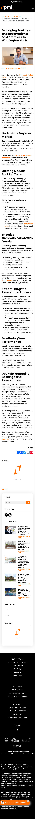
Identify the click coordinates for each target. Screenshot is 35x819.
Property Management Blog (12, 16)
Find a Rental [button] (17, 676)
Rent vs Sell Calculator (17, 693)
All (7, 610)
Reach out (6, 439)
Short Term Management (17, 662)
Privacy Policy (21, 769)
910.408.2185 (18, 2)
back (5, 489)
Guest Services (17, 666)
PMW (4, 769)
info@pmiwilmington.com (17, 717)
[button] (6, 515)
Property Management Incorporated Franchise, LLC (17, 753)
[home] (7, 8)
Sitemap (11, 769)
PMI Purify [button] (17, 669)
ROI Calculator (17, 690)
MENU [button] (33, 8)
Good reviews (7, 280)
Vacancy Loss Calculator (17, 696)
